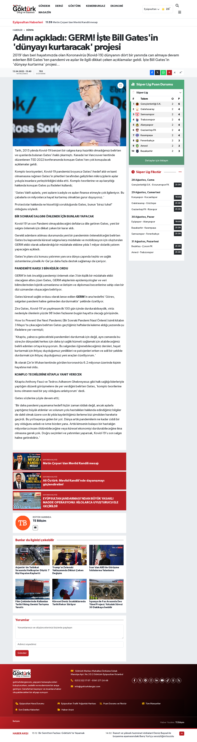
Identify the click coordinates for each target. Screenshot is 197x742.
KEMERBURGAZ (95, 6)
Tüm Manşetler (153, 703)
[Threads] (173, 680)
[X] (140, 680)
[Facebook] (134, 680)
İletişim (16, 721)
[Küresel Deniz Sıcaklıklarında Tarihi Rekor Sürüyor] (69, 589)
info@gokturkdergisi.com (87, 686)
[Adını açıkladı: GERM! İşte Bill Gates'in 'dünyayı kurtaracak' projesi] (69, 113)
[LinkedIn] (156, 680)
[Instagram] (151, 680)
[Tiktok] (167, 680)
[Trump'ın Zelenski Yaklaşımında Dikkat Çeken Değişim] (69, 555)
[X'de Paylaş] (157, 72)
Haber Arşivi (68, 710)
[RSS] (178, 680)
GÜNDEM (44, 6)
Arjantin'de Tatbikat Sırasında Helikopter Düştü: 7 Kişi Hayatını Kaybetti (32, 570)
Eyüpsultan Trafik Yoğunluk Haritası (78, 703)
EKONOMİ (117, 6)
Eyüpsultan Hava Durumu (32, 703)
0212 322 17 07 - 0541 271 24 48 (91, 680)
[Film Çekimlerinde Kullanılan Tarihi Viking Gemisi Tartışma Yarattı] (32, 589)
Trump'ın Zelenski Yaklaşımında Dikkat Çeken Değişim (67, 570)
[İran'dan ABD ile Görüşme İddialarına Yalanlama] (106, 555)
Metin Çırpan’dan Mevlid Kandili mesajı (72, 22)
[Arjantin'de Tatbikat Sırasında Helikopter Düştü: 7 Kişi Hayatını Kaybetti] (32, 555)
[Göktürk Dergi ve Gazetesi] (24, 9)
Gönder (22, 653)
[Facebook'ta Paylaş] (152, 72)
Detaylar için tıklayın (156, 160)
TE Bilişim (39, 520)
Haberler (17, 30)
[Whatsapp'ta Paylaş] (163, 72)
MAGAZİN (44, 12)
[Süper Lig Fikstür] (180, 172)
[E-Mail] (35, 527)
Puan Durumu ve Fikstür (115, 703)
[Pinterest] (145, 680)
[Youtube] (162, 680)
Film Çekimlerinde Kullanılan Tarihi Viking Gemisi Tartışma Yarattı (32, 604)
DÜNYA (30, 30)
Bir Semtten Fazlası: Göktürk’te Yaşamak (61, 733)
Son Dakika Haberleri (29, 710)
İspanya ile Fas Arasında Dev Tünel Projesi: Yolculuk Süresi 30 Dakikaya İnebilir (106, 604)
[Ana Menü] (178, 12)
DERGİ (59, 6)
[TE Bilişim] (22, 523)
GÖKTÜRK (74, 6)
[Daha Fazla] (169, 72)
